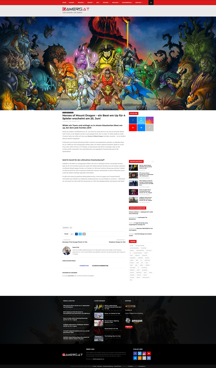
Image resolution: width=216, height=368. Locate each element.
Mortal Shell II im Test (111, 328)
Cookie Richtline (117, 366)
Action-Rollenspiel (134, 248)
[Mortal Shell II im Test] (98, 331)
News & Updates (70, 112)
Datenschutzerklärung (108, 366)
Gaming (71, 2)
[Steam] (144, 358)
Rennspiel (132, 270)
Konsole (132, 262)
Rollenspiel (144, 270)
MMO (136, 265)
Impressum (99, 366)
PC (70, 227)
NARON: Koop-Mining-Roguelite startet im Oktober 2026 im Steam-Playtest (76, 337)
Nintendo (148, 265)
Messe (131, 265)
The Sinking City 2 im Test (113, 336)
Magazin (115, 2)
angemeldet (71, 275)
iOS (141, 260)
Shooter (132, 272)
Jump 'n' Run (147, 260)
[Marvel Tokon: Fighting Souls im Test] (98, 323)
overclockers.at (141, 366)
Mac (142, 262)
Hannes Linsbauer (145, 178)
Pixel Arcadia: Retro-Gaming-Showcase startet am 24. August (145, 191)
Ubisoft (138, 277)
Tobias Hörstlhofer (110, 324)
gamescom (144, 255)
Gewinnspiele (127, 2)
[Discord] (149, 358)
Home (64, 2)
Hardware (140, 257)
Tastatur (132, 277)
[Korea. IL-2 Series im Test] (98, 316)
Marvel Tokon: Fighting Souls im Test (112, 321)
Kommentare (84, 266)
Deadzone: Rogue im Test (117, 242)
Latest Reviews (99, 301)
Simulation (138, 272)
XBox (131, 279)
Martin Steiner (109, 337)
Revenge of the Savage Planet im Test (74, 242)
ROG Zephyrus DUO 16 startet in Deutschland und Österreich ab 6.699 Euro (146, 183)
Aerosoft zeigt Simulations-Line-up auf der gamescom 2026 (76, 331)
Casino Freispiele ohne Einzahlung (134, 313)
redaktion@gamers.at (98, 359)
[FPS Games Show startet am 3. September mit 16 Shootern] (133, 175)
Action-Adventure (140, 245)
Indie (137, 260)
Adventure (143, 248)
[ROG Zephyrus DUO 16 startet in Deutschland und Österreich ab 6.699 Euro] (133, 183)
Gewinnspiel (133, 257)
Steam (150, 272)
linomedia (130, 366)
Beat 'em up (65, 227)
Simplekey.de (128, 310)
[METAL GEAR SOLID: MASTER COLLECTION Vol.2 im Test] (133, 168)
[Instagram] (144, 353)
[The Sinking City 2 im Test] (98, 338)
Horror (131, 260)
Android (132, 250)
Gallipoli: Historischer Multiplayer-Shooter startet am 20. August (145, 199)
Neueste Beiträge (136, 161)
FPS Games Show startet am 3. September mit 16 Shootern (146, 174)
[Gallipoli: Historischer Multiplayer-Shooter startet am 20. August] (133, 200)
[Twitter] (140, 353)
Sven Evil (66, 121)
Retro (138, 270)
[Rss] (140, 358)
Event (131, 255)
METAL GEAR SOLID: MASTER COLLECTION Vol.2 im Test (145, 167)
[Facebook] (135, 353)
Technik (105, 2)
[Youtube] (149, 353)
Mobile (141, 265)
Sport (145, 272)
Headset (147, 257)
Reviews (81, 2)
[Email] (135, 358)
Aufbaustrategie (140, 250)
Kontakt (138, 2)
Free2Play (137, 255)
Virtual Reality (146, 277)
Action (131, 245)
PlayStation (144, 267)
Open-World (132, 267)
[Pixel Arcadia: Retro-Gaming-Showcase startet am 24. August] (133, 192)
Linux (137, 262)
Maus (147, 262)
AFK (97, 2)
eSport (89, 2)
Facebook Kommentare (100, 266)
